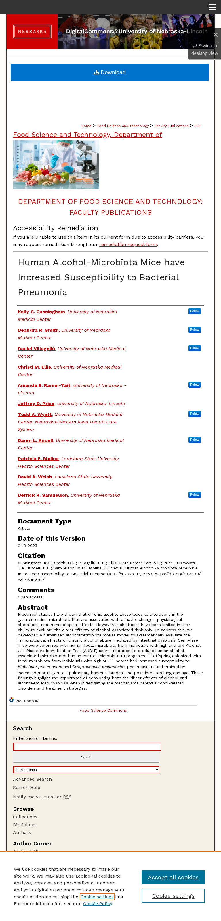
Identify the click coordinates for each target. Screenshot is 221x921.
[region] (110, 886)
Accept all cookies (173, 877)
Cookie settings (97, 896)
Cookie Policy (97, 903)
